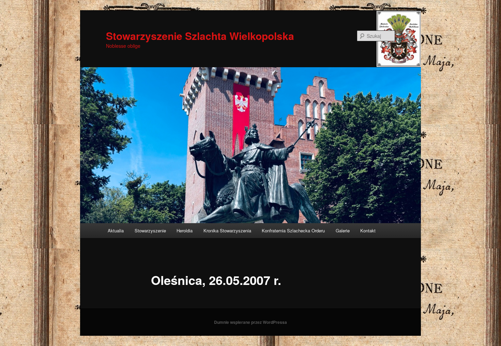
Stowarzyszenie (150, 230)
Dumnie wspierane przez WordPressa (250, 322)
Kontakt (368, 230)
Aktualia (116, 230)
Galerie (343, 230)
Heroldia (185, 230)
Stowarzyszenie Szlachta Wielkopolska (200, 35)
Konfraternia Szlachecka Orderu (293, 230)
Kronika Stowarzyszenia (227, 230)
